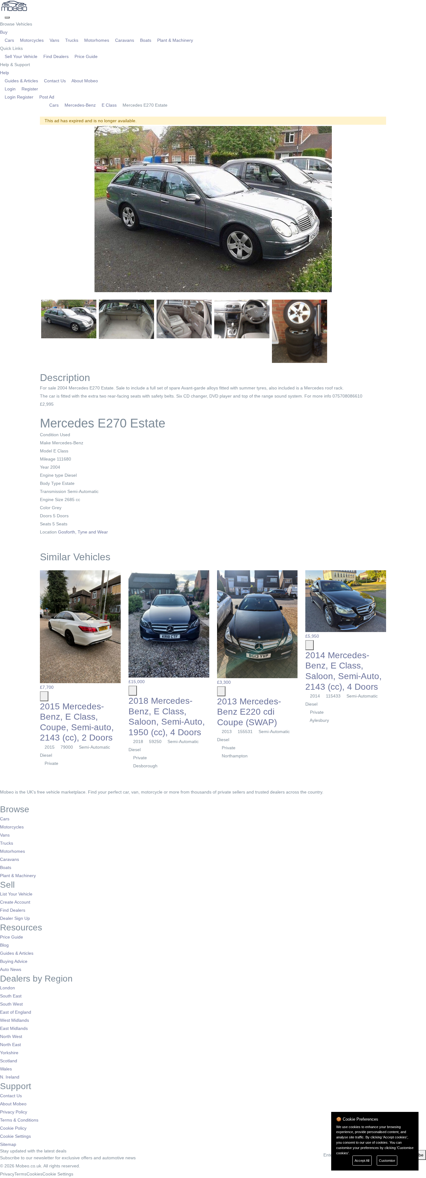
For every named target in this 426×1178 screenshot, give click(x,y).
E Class (109, 105)
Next (394, 210)
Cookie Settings (15, 1136)
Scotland (8, 1060)
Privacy (7, 1173)
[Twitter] (7, 800)
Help (5, 72)
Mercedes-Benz (80, 105)
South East (11, 995)
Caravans (124, 40)
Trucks (72, 40)
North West (11, 1036)
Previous (32, 210)
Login (10, 88)
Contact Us (55, 80)
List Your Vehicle (16, 893)
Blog (4, 945)
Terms (20, 1173)
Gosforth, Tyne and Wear (83, 531)
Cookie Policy (13, 1128)
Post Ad (46, 96)
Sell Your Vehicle (21, 56)
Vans (54, 40)
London (7, 987)
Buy (4, 32)
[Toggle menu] (7, 17)
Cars (9, 40)
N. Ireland (9, 1076)
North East (10, 1044)
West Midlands (14, 1020)
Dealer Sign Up (15, 918)
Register (29, 88)
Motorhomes (96, 40)
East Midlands (14, 1028)
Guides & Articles (21, 80)
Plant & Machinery (174, 40)
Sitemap (8, 1144)
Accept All (362, 1160)
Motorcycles (32, 40)
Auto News (10, 969)
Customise (387, 1160)
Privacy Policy (13, 1111)
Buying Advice (13, 961)
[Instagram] (11, 800)
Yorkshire (9, 1052)
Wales (6, 1068)
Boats (145, 40)
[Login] (2, 15)
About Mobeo (84, 80)
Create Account (15, 902)
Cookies (34, 1173)
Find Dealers (56, 56)
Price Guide (85, 56)
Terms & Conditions (19, 1120)
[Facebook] (2, 800)
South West (11, 1004)
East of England (15, 1012)
